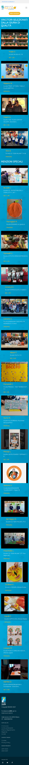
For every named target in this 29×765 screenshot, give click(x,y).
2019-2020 (4, 749)
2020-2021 (4, 751)
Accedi (3, 734)
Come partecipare (7, 728)
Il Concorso (5, 726)
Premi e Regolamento (8, 730)
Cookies (3, 740)
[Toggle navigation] (26, 8)
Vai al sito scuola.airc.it (8, 1)
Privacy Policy (5, 742)
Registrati (4, 732)
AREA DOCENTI (14, 13)
